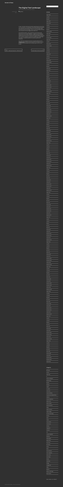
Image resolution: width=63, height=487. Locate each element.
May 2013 (47, 173)
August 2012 (48, 192)
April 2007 (48, 324)
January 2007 (48, 330)
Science (47, 446)
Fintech (47, 419)
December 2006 (48, 332)
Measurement (48, 440)
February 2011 (48, 229)
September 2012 (48, 190)
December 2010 (48, 233)
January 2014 (48, 157)
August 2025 (48, 14)
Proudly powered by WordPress (8, 484)
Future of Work (48, 421)
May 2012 (47, 198)
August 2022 (48, 33)
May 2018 (47, 66)
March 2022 (48, 35)
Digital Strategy (21, 9)
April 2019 (48, 58)
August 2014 (48, 142)
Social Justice (48, 454)
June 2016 (48, 97)
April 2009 (48, 274)
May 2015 (47, 124)
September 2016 (48, 91)
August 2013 (48, 167)
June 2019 (48, 56)
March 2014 (48, 153)
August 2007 (48, 316)
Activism (47, 372)
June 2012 (48, 196)
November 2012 (48, 186)
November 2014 (48, 136)
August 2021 (48, 39)
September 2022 (49, 31)
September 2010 (49, 239)
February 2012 (48, 204)
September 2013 (48, 165)
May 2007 (47, 322)
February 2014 (48, 155)
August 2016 (48, 93)
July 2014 (47, 144)
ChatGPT (47, 386)
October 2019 (48, 54)
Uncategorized (48, 465)
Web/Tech (47, 469)
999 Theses (48, 370)
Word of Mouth (48, 473)
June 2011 (47, 221)
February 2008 (48, 303)
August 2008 (48, 291)
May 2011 (47, 223)
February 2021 (48, 43)
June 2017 (48, 74)
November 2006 (48, 334)
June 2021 (48, 41)
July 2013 (47, 169)
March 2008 (48, 301)
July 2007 (47, 318)
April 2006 (48, 349)
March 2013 (48, 177)
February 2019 (48, 60)
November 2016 (48, 87)
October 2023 (48, 23)
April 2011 (47, 225)
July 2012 (47, 194)
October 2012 (48, 188)
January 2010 (48, 256)
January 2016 (48, 107)
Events (47, 417)
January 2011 (48, 231)
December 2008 (48, 283)
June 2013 (48, 171)
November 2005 (48, 359)
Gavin (16, 12)
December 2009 (48, 258)
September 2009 (49, 264)
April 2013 (48, 175)
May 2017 (47, 76)
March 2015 (48, 128)
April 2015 (48, 126)
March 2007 (48, 326)
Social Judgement (49, 452)
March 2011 (48, 227)
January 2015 (48, 132)
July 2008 (48, 293)
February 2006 (48, 353)
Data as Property (48, 403)
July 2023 (47, 25)
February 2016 (48, 105)
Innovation (32, 9)
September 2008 (49, 289)
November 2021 (48, 37)
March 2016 (48, 103)
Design (47, 407)
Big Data (47, 382)
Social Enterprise (49, 450)
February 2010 (48, 254)
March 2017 (48, 78)
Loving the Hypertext (49, 434)
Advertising (48, 374)
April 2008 (48, 299)
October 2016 (48, 89)
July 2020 (47, 47)
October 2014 (48, 138)
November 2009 (48, 260)
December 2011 (48, 208)
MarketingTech (48, 438)
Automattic (18, 484)
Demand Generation (49, 405)
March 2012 (48, 202)
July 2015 (47, 120)
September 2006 (49, 338)
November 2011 (48, 210)
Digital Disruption (49, 409)
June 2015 (48, 122)
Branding (47, 384)
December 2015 (48, 109)
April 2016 (48, 101)
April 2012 (48, 200)
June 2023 (48, 27)
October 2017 (48, 68)
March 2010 (48, 252)
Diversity (47, 415)
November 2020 (48, 45)
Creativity (47, 397)
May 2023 (47, 29)
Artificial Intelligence (49, 378)
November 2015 (48, 111)
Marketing (48, 436)
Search (47, 448)
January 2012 (48, 206)
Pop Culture (48, 442)
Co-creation (48, 388)
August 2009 (48, 266)
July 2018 (47, 64)
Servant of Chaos (9, 2)
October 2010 (48, 237)
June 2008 (48, 295)
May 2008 (48, 297)
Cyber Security (48, 401)
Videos (47, 467)
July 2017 (47, 72)
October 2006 (48, 336)
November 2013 (48, 161)
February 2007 (48, 328)
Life (47, 432)
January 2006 (48, 355)
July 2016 (47, 95)
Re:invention (48, 444)
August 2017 (48, 70)
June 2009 (48, 270)
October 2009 (48, 262)
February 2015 (48, 130)
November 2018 (48, 62)
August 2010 (48, 241)
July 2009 (47, 268)
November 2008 (49, 285)
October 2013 (48, 163)
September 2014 (48, 140)
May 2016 (47, 99)
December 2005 (48, 357)
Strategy (47, 463)
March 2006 (48, 351)
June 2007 (48, 320)
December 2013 (48, 159)
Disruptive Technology (27, 9)
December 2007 (48, 307)
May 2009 (47, 272)
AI (46, 376)
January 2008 (48, 305)
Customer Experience (49, 399)
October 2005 (48, 361)
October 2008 (48, 287)
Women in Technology (49, 471)
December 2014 (48, 134)
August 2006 (48, 340)
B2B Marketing (48, 380)
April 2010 (48, 250)
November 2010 (48, 235)
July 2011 (47, 219)
